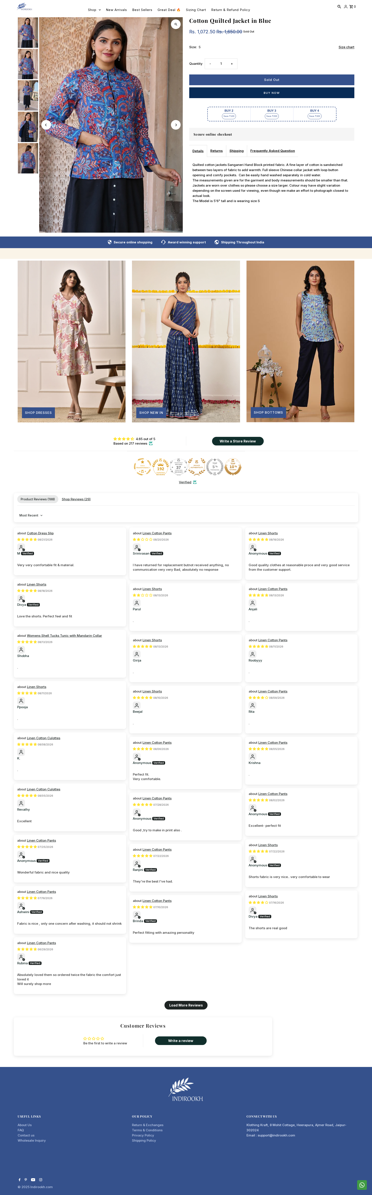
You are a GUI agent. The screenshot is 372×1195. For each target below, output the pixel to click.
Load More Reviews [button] (186, 1005)
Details (198, 151)
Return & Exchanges (147, 1125)
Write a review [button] (180, 1041)
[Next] (176, 125)
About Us (25, 1125)
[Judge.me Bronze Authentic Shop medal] (196, 466)
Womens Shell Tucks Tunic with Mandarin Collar (64, 636)
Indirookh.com (41, 1187)
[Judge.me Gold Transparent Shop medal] (142, 466)
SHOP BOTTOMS (268, 412)
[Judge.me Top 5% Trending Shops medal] (214, 466)
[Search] (339, 6)
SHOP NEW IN (151, 413)
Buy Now (272, 92)
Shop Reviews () (76, 499)
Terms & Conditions (147, 1130)
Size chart (346, 47)
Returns (216, 151)
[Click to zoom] (176, 24)
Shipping (236, 151)
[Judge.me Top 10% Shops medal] (233, 466)
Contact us (26, 1135)
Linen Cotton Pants (157, 533)
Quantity (196, 64)
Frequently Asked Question (272, 151)
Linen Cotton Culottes (43, 738)
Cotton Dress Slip (40, 533)
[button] (86, 1155)
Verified (185, 482)
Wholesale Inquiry (32, 1140)
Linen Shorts (268, 533)
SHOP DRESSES (38, 413)
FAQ (21, 1130)
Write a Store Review (238, 441)
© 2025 (24, 1187)
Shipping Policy (144, 1140)
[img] (134, 438)
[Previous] (46, 125)
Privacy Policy (143, 1135)
